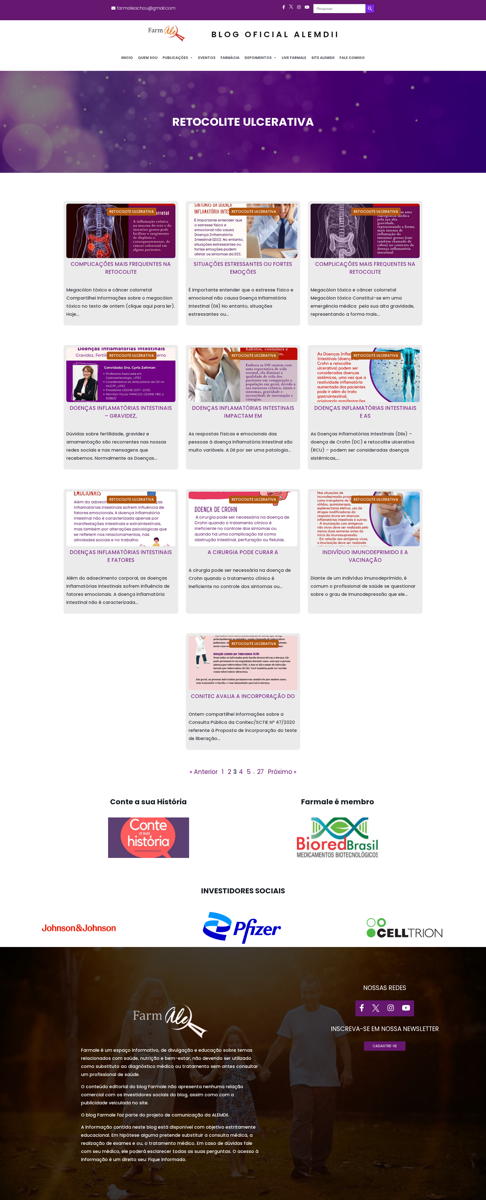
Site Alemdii (322, 57)
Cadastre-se (385, 1045)
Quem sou (147, 57)
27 (260, 772)
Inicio (127, 57)
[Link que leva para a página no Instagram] (299, 7)
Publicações (175, 57)
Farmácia (229, 57)
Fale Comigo (352, 57)
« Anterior (204, 772)
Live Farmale (294, 57)
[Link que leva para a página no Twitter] (291, 7)
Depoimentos (258, 57)
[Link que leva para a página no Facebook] (283, 7)
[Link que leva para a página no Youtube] (307, 7)
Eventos (206, 57)
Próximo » (282, 772)
